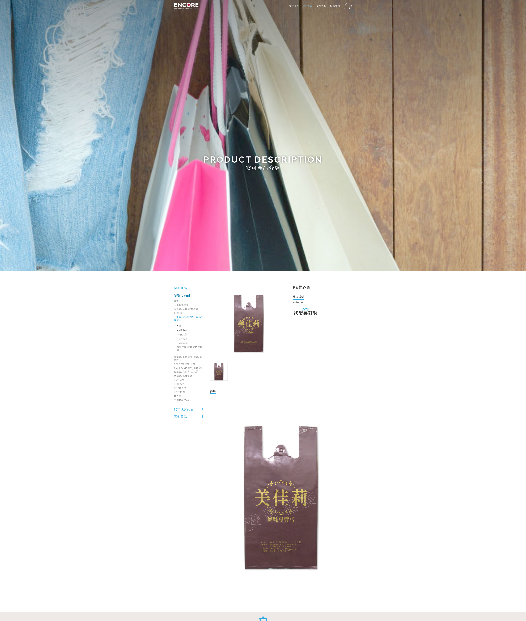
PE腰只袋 (182, 334)
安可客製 (321, 6)
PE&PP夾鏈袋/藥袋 (185, 364)
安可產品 (308, 6)
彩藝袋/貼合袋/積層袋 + (187, 308)
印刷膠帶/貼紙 (182, 400)
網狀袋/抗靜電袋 (183, 375)
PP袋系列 (179, 383)
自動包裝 (179, 312)
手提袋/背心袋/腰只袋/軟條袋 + (188, 318)
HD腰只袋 (182, 342)
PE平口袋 (179, 379)
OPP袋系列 (180, 388)
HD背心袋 (182, 338)
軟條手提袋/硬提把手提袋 (189, 348)
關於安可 (294, 6)
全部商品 (180, 288)
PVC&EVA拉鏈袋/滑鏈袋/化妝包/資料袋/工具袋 (188, 370)
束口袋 (177, 396)
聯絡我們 (335, 6)
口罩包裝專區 (181, 304)
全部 (176, 300)
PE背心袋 (182, 330)
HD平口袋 (179, 392)
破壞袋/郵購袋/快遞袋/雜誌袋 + (188, 358)
